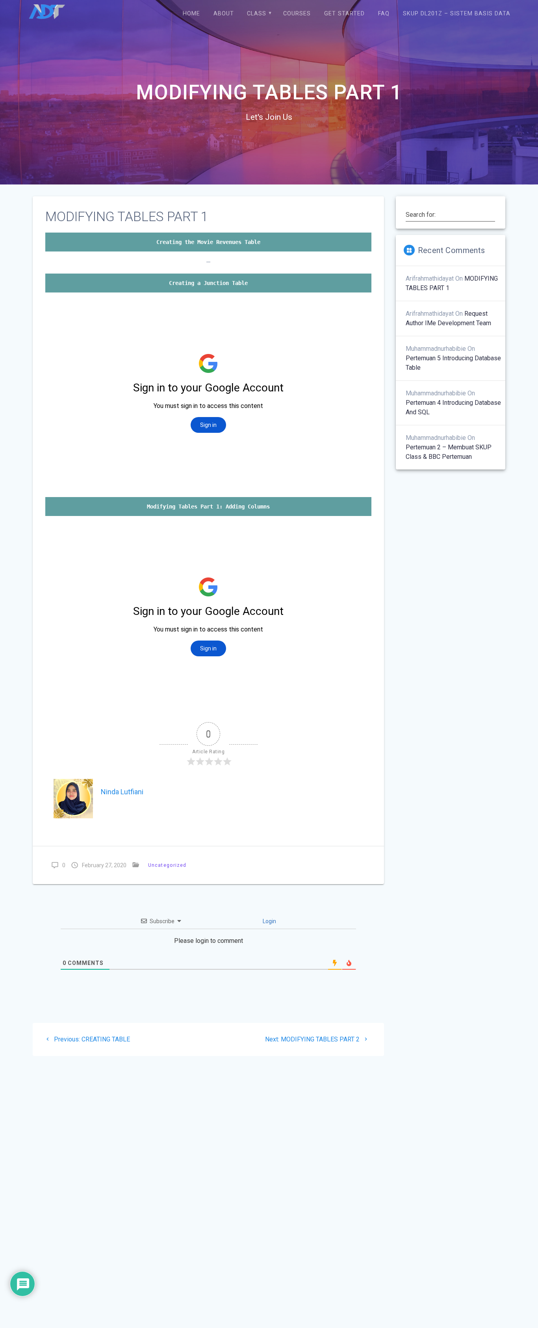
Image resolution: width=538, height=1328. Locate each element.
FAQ (384, 13)
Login (269, 921)
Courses (297, 13)
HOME (191, 13)
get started (344, 13)
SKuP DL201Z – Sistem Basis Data (456, 13)
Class (256, 13)
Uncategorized (167, 865)
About (223, 13)
